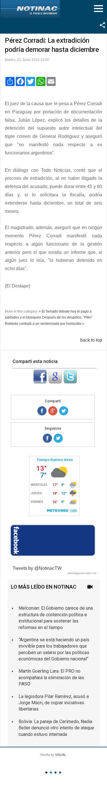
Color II (51, 773)
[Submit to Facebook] (40, 381)
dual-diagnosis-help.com (82, 573)
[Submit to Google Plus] (55, 381)
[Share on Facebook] (42, 410)
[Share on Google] (52, 410)
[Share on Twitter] (63, 410)
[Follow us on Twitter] (58, 438)
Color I (46, 773)
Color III (55, 773)
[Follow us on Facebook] (47, 438)
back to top (91, 340)
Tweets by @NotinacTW (37, 568)
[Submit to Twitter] (70, 381)
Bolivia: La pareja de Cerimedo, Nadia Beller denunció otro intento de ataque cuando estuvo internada (56, 728)
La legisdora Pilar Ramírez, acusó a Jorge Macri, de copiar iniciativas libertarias (54, 703)
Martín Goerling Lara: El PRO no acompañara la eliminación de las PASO (51, 677)
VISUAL (60, 754)
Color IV (60, 773)
